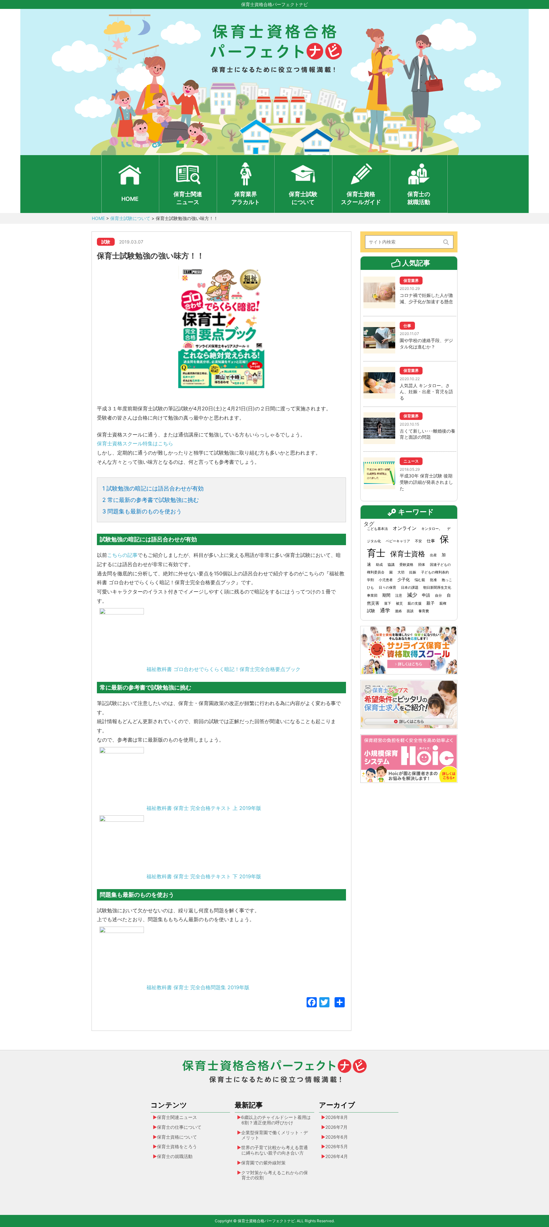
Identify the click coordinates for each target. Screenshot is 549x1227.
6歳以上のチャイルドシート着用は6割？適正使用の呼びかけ (276, 1119)
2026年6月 (336, 1137)
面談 (410, 611)
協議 (391, 565)
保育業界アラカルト (245, 198)
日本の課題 (409, 588)
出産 (433, 555)
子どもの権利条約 (435, 572)
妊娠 (412, 572)
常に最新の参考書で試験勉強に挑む (150, 500)
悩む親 (420, 580)
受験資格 (406, 565)
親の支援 (415, 603)
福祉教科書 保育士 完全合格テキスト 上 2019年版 (203, 808)
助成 (379, 565)
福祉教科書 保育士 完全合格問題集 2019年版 (197, 987)
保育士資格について (177, 1137)
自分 (438, 595)
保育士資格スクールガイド (361, 198)
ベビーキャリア (398, 541)
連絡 (398, 611)
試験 (371, 610)
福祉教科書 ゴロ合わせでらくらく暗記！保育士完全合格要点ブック (223, 669)
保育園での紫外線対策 (263, 1162)
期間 (386, 595)
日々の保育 (387, 588)
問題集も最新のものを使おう (142, 511)
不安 (418, 541)
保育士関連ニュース (187, 198)
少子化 (403, 579)
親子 (430, 603)
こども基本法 (377, 529)
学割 (370, 580)
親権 (442, 603)
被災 (399, 603)
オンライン (405, 528)
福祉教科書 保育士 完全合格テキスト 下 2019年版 (203, 876)
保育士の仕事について (179, 1127)
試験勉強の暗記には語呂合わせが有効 (153, 488)
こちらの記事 (122, 555)
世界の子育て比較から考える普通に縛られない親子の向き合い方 (274, 1150)
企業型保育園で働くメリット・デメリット (274, 1135)
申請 (426, 595)
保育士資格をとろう (177, 1146)
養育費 (423, 611)
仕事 (431, 540)
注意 (398, 595)
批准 (433, 580)
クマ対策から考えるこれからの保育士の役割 (274, 1175)
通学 (385, 610)
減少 (412, 595)
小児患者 (386, 580)
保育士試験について (303, 198)
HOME (130, 198)
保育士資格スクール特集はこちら (135, 443)
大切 (400, 572)
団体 (421, 565)
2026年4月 (336, 1156)
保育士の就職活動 (418, 198)
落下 (387, 603)
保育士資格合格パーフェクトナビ (274, 4)
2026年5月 (336, 1146)
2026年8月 (336, 1117)
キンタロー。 (431, 529)
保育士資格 (407, 553)
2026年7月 (336, 1127)
